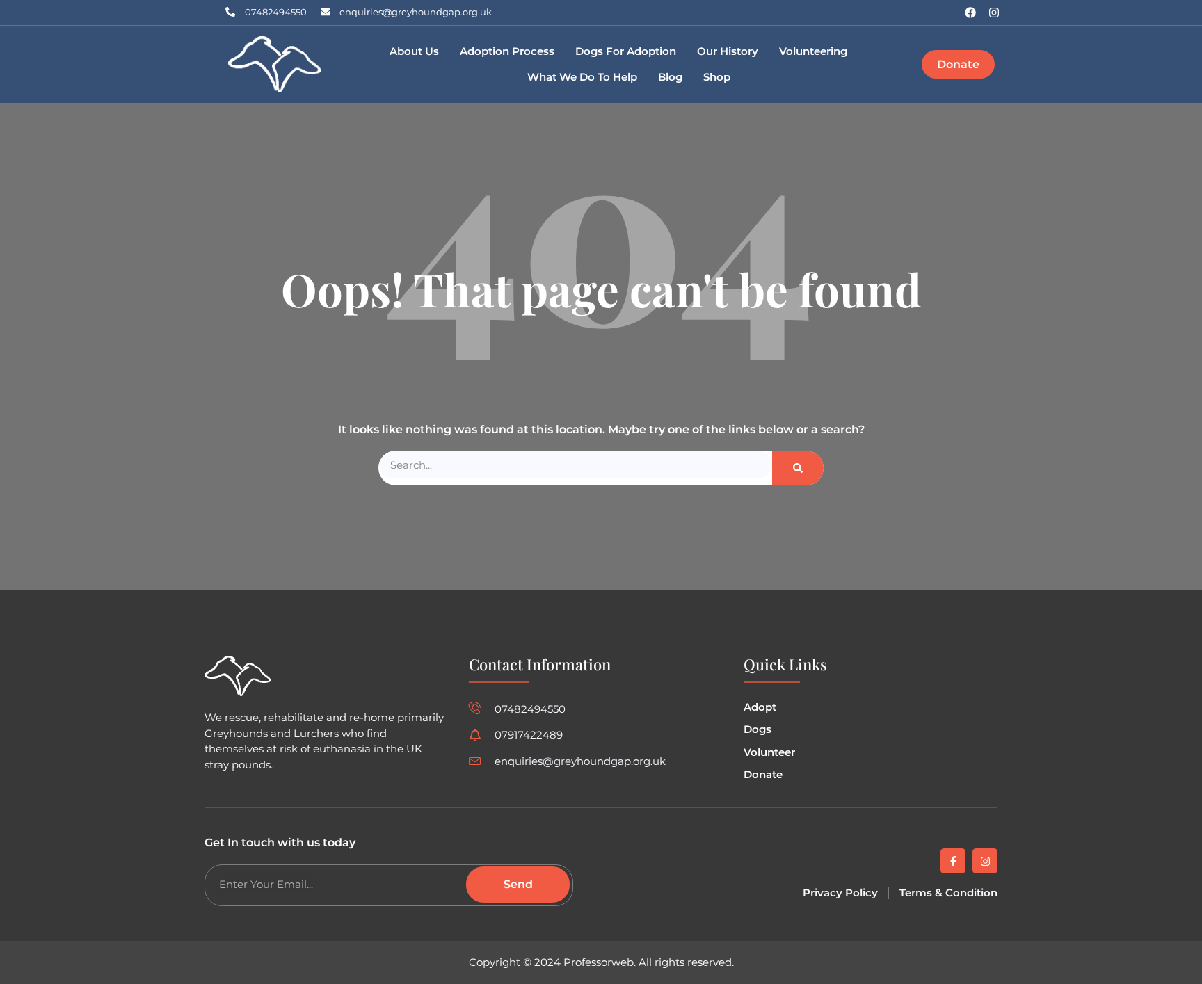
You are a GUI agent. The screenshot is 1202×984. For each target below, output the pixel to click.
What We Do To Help (582, 76)
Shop (716, 76)
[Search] (798, 468)
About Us (414, 51)
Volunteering (813, 51)
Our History (727, 51)
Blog (670, 76)
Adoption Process (507, 51)
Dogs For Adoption (625, 51)
